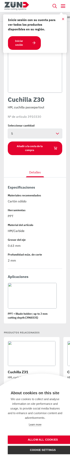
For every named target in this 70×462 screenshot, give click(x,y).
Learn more (35, 424)
